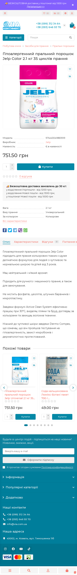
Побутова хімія (12, 46)
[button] (26, 425)
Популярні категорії (22, 487)
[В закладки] (69, 69)
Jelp (48, 142)
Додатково (14, 497)
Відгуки (49, 241)
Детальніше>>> (36, 6)
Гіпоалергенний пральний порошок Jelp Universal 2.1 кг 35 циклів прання (19, 394)
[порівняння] (69, 76)
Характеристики (26, 241)
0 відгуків (25, 176)
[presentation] (4, 388)
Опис (6, 241)
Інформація (15, 477)
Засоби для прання (37, 46)
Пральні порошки (63, 46)
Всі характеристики (15, 220)
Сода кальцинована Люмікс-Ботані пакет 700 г (55, 394)
